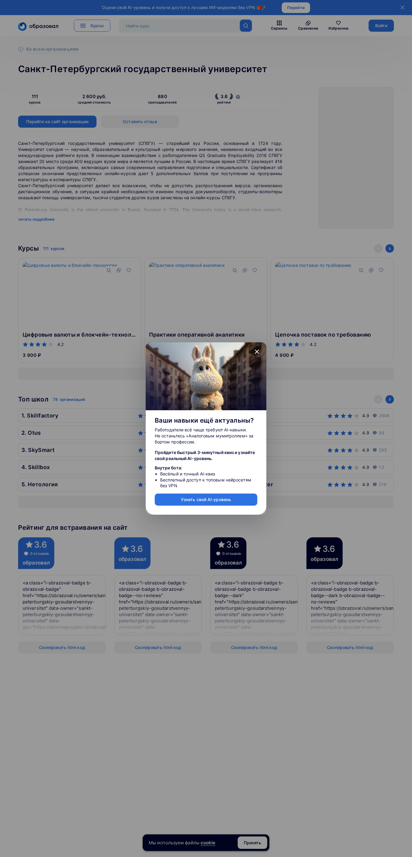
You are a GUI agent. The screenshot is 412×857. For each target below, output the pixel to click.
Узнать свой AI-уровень (206, 499)
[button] (257, 352)
